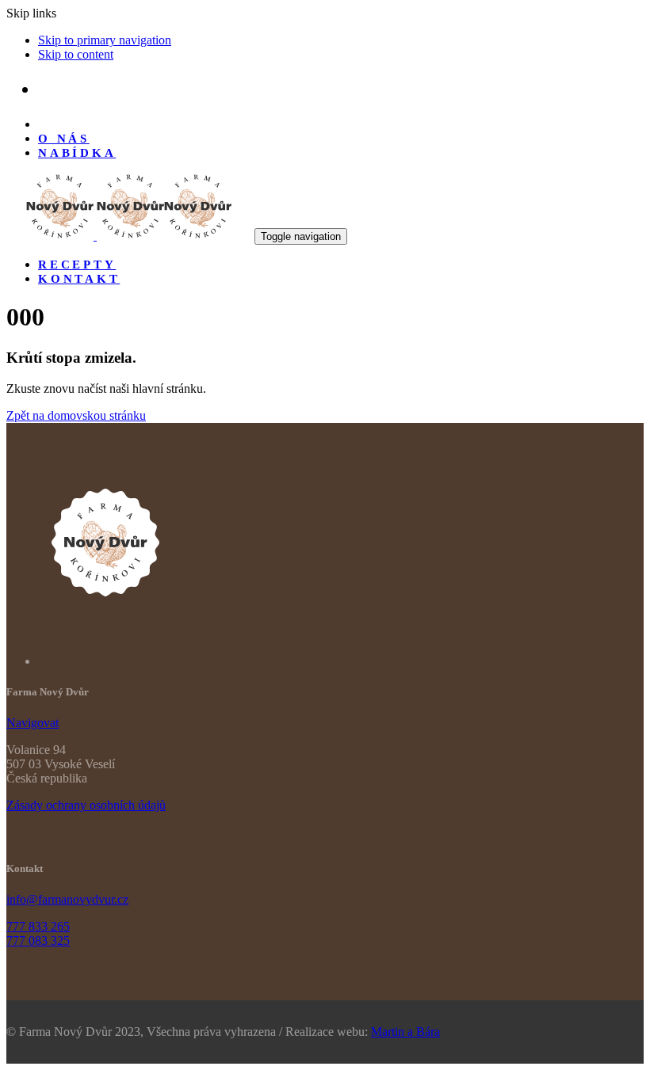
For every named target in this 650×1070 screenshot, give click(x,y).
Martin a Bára (405, 1031)
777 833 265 (38, 926)
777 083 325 (38, 940)
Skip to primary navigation (104, 40)
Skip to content (75, 54)
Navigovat (32, 722)
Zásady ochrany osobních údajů (86, 805)
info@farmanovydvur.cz (67, 899)
